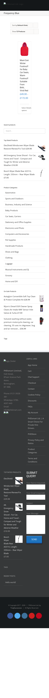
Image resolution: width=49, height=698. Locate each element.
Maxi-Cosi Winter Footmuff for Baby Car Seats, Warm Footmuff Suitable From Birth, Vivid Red (24, 75)
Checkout (32, 383)
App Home (32, 365)
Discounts (32, 400)
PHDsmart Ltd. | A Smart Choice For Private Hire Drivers (36, 423)
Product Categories (32, 451)
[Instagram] (13, 423)
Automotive (10, 192)
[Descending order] (35, 25)
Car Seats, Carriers (13, 216)
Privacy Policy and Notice (36, 441)
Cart (29, 371)
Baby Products (11, 210)
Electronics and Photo (14, 228)
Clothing (8, 257)
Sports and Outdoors (14, 198)
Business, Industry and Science (18, 204)
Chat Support (33, 377)
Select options (23, 109)
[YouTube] (16, 423)
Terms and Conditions (32, 460)
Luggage (8, 263)
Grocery (8, 275)
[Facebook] (6, 423)
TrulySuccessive (16, 608)
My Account (33, 412)
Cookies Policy (34, 394)
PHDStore (32, 434)
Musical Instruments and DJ (17, 269)
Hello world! (10, 582)
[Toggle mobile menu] (44, 5)
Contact (31, 389)
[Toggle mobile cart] (40, 5)
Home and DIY (11, 281)
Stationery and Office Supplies (18, 222)
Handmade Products (14, 246)
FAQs (30, 406)
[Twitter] (10, 423)
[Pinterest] (20, 423)
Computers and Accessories (17, 234)
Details (27, 108)
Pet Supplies (10, 240)
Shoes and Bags (12, 251)
